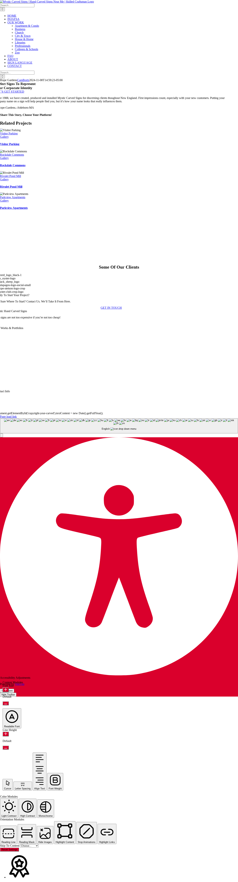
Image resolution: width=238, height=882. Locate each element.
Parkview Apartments (12, 197)
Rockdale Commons (12, 154)
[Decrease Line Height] (6, 748)
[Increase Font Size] (6, 689)
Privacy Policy (125, 410)
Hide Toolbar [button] (8, 694)
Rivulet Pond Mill (10, 176)
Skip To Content (10, 845)
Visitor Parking (9, 133)
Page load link (8, 416)
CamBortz (23, 80)
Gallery (4, 136)
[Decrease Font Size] (6, 703)
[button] (1, 435)
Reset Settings (9, 849)
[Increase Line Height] (6, 734)
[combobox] (119, 425)
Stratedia (155, 410)
